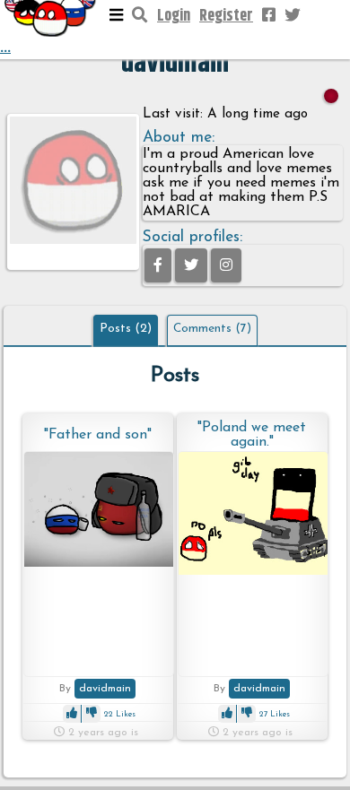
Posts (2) (126, 328)
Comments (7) (212, 328)
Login (173, 16)
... (5, 48)
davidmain (105, 688)
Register (226, 16)
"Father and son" (98, 435)
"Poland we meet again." (251, 435)
